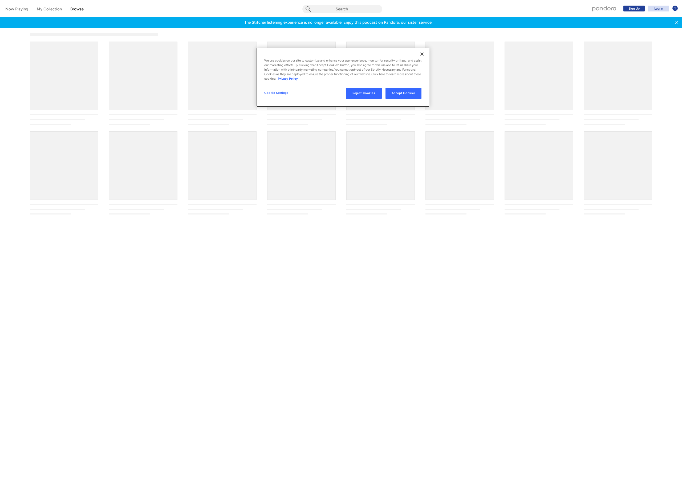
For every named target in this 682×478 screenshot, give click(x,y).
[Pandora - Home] (604, 8)
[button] (676, 22)
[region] (342, 77)
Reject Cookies (363, 93)
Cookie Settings (276, 93)
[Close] (422, 54)
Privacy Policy (288, 79)
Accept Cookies (404, 93)
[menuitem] (650, 8)
